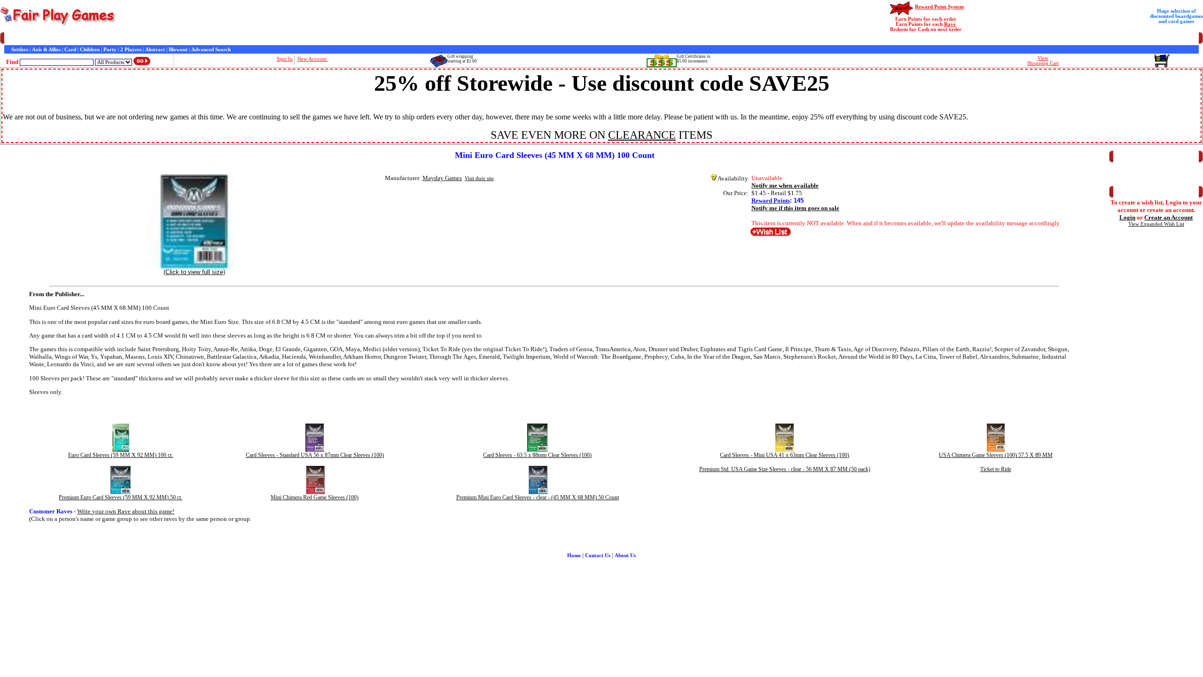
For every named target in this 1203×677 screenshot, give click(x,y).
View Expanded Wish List (1156, 224)
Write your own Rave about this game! (125, 511)
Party (110, 49)
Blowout (178, 49)
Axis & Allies (46, 49)
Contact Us (97, 38)
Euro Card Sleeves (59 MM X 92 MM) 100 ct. (120, 455)
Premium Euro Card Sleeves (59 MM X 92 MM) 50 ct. (120, 497)
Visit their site (479, 178)
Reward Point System (939, 6)
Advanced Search (211, 49)
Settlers (19, 49)
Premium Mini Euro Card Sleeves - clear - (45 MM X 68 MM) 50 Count (537, 497)
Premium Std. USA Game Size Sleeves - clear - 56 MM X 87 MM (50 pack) (784, 469)
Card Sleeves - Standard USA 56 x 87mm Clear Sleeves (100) (315, 455)
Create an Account (1168, 217)
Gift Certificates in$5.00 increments (694, 58)
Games (29, 38)
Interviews (217, 38)
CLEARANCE (642, 135)
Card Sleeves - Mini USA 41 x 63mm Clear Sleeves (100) (784, 455)
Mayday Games (442, 177)
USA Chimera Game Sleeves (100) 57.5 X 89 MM (996, 455)
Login (1127, 217)
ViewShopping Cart (1043, 60)
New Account (312, 59)
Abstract (155, 49)
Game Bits (245, 38)
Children (90, 49)
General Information (137, 38)
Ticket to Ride (995, 469)
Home (11, 38)
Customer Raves (183, 38)
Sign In (285, 59)
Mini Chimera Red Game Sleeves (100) (315, 497)
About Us (625, 555)
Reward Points (770, 200)
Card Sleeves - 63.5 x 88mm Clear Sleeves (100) (537, 455)
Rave (950, 24)
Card (70, 49)
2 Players (130, 49)
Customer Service (61, 38)
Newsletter (272, 38)
